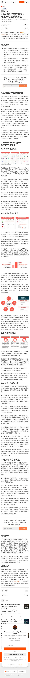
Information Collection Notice (19, 659)
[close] (26, 625)
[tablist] (5, 600)
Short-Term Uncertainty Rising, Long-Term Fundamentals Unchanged (10, 606)
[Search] (27, 600)
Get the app (22, 671)
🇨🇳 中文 (3, 6)
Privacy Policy (16, 660)
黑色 (15, 581)
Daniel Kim (9, 613)
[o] (26, 606)
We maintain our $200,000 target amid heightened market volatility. (11, 610)
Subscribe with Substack (16, 654)
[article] (15, 610)
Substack (8, 675)
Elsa (9, 24)
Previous (6, 595)
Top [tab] (3, 600)
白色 (18, 581)
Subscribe (21, 2)
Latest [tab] (6, 600)
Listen (26, 24)
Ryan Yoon (3, 24)
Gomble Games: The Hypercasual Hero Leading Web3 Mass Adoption (11, 621)
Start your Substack (11, 671)
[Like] (2, 28)
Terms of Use (23, 657)
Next (25, 595)
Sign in (27, 2)
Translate (4, 8)
